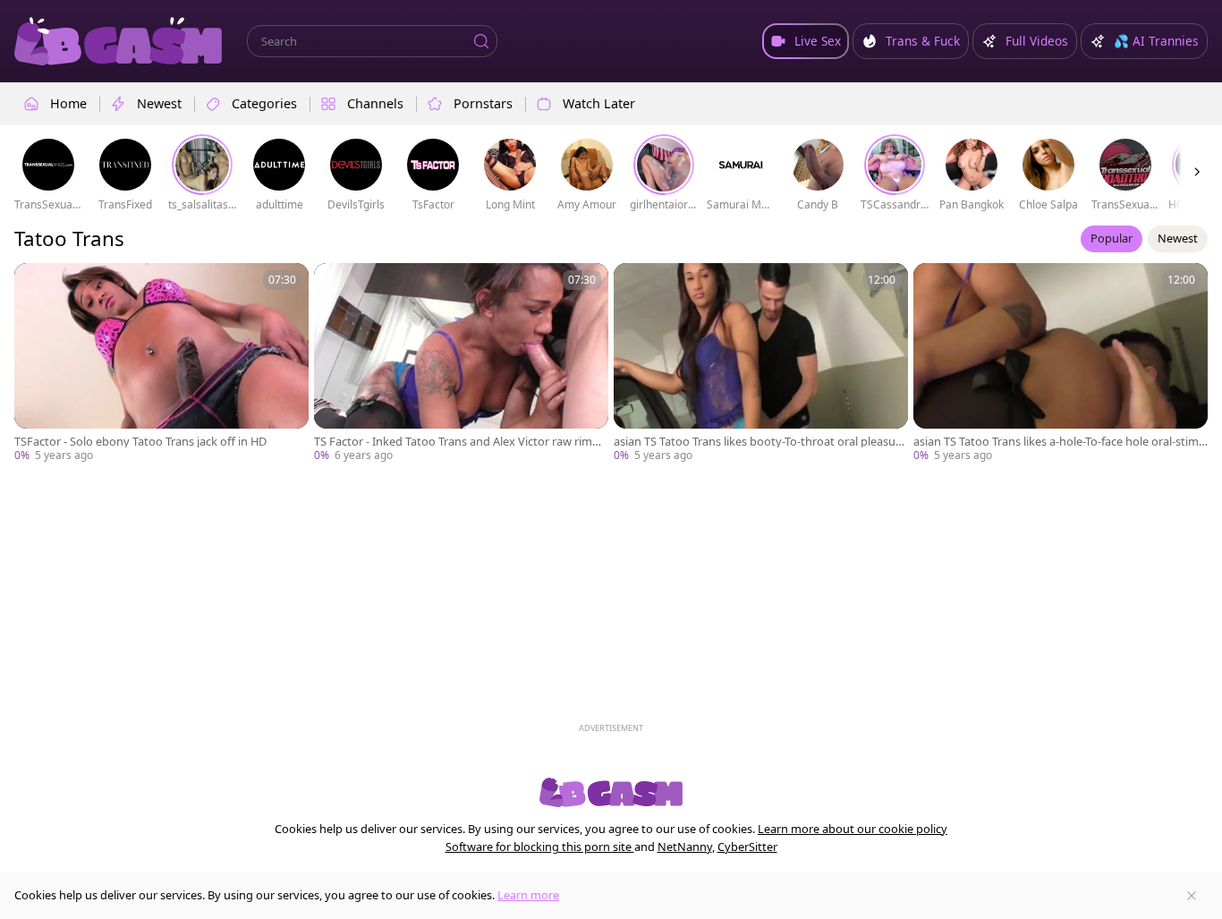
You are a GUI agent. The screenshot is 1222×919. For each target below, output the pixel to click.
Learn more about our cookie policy (852, 829)
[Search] (481, 41)
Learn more (528, 895)
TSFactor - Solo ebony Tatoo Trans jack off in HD (140, 441)
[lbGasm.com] (118, 41)
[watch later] (35, 284)
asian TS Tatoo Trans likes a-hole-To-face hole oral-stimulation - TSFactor (1059, 441)
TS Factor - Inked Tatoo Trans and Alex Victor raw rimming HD (460, 441)
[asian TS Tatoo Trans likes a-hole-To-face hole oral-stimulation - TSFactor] (1060, 363)
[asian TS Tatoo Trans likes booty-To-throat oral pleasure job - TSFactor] (761, 363)
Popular (1111, 238)
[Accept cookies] (1191, 896)
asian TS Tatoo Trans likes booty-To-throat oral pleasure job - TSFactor (760, 441)
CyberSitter (747, 846)
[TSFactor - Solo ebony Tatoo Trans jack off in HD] (161, 363)
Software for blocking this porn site (540, 846)
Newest (1178, 238)
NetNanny (685, 846)
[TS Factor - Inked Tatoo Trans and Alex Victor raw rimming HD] (461, 363)
